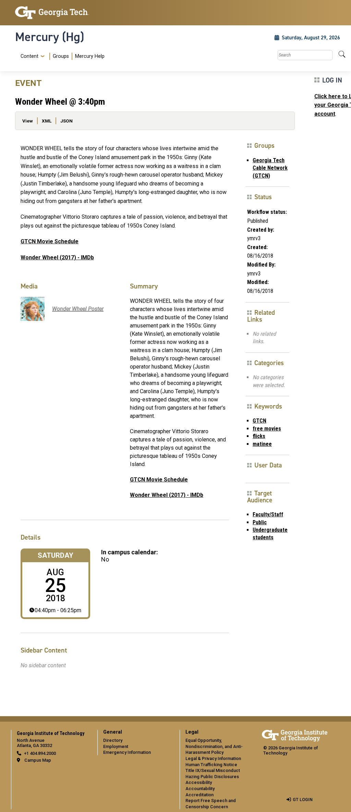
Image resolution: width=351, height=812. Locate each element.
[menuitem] (61, 56)
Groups (61, 56)
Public (260, 522)
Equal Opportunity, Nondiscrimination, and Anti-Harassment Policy (214, 746)
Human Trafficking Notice (211, 764)
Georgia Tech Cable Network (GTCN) (270, 168)
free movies (267, 428)
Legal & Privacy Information (213, 758)
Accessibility (198, 782)
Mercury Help (90, 56)
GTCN (259, 420)
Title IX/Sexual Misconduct (212, 770)
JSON (66, 121)
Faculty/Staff (268, 514)
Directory (112, 740)
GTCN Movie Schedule (49, 241)
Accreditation (199, 794)
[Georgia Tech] (52, 12)
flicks (259, 436)
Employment (115, 746)
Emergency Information (127, 752)
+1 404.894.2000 (40, 753)
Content (29, 56)
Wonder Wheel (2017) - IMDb (57, 257)
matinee (262, 444)
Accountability (200, 788)
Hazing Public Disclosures (212, 776)
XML (46, 121)
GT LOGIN (303, 799)
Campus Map (37, 760)
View (27, 121)
